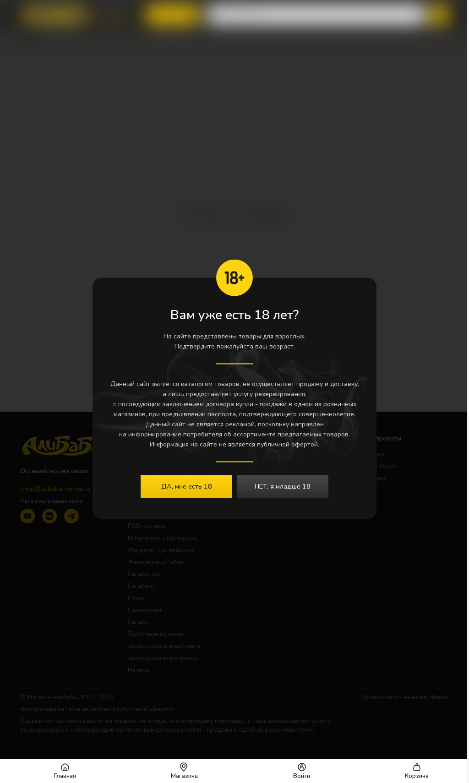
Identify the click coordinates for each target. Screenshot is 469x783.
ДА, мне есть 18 (186, 486)
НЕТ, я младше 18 (283, 486)
